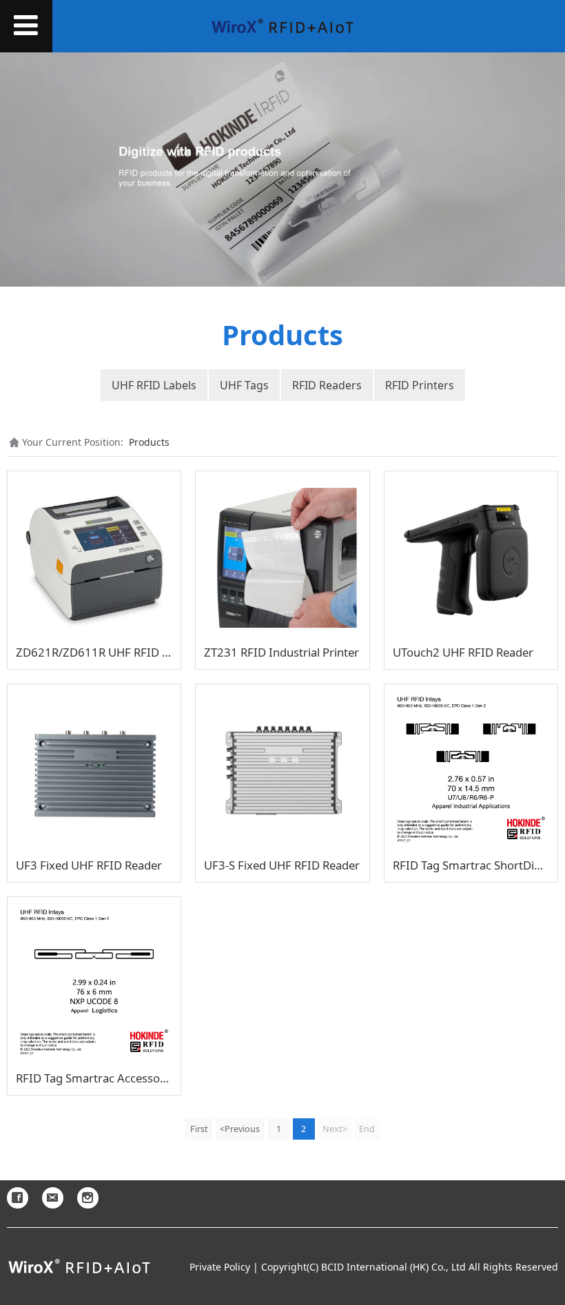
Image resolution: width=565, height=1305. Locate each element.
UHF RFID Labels (154, 385)
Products (149, 442)
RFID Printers (419, 385)
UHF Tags (244, 385)
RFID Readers (327, 385)
